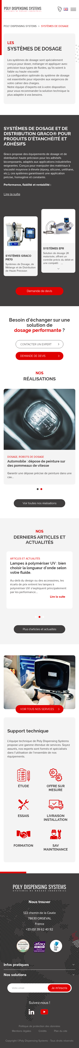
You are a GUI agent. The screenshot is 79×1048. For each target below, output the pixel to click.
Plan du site (60, 1031)
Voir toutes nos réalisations (39, 503)
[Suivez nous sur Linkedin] (31, 1011)
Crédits (43, 1031)
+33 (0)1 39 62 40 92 (59, 9)
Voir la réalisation (39, 437)
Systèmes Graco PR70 (21, 242)
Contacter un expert (36, 344)
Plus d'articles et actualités (39, 629)
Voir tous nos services (37, 709)
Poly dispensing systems (20, 26)
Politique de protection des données (39, 1026)
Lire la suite (12, 194)
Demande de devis (39, 291)
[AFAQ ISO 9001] (39, 946)
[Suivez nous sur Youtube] (44, 1011)
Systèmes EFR (58, 237)
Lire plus (58, 269)
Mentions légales (21, 1031)
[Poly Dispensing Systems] (23, 9)
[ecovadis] (23, 945)
